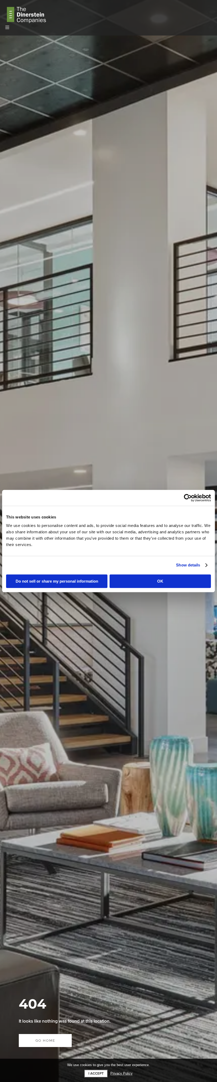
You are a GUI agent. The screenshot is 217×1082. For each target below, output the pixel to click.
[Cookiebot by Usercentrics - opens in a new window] (188, 498)
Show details (188, 565)
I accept (96, 1073)
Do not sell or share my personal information (57, 581)
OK (160, 581)
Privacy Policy (121, 1073)
